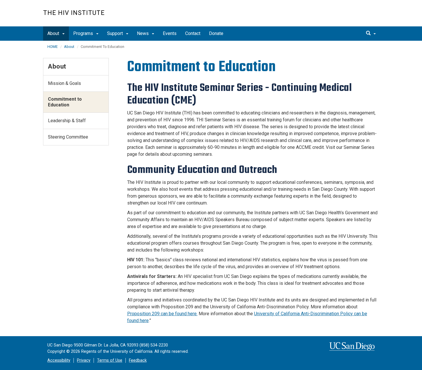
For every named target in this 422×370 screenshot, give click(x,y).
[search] (371, 33)
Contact (192, 33)
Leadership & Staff (67, 120)
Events (170, 33)
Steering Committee (68, 137)
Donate (216, 33)
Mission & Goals (64, 83)
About (53, 33)
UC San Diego (346, 16)
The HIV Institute (74, 12)
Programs (83, 33)
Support (115, 33)
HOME (52, 46)
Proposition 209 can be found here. (162, 313)
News (143, 33)
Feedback (138, 360)
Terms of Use (109, 360)
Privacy (83, 360)
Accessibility (58, 360)
